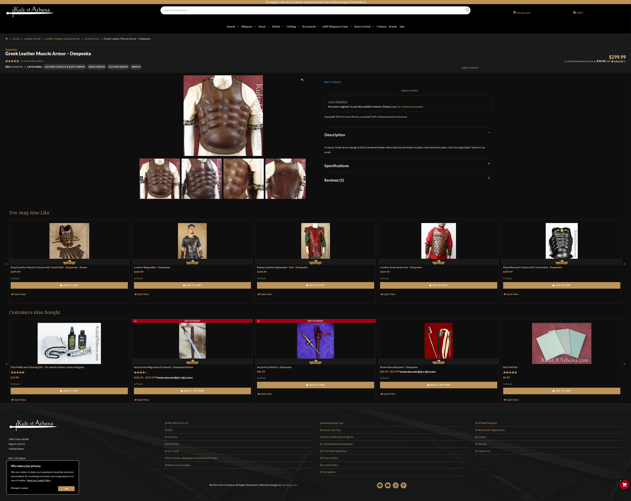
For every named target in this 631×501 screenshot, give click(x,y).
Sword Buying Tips (332, 422)
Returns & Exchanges (179, 464)
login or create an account (407, 106)
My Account (523, 12)
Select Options (194, 390)
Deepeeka (11, 49)
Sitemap (482, 443)
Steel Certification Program (337, 436)
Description (334, 134)
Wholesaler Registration (491, 429)
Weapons (246, 26)
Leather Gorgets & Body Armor (62, 38)
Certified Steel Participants (337, 443)
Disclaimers (329, 471)
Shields (276, 26)
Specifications (336, 165)
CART (579, 12)
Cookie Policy (330, 464)
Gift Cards (173, 450)
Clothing (291, 26)
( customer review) (32, 60)
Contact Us (483, 450)
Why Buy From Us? (178, 422)
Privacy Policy (330, 457)
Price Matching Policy (334, 450)
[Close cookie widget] (66, 488)
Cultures (381, 26)
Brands (393, 26)
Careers (481, 436)
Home (6, 38)
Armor (262, 26)
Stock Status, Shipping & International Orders (192, 457)
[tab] (407, 134)
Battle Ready (192, 321)
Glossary (172, 436)
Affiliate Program (487, 422)
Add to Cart (71, 285)
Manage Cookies (19, 488)
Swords (231, 26)
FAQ (169, 429)
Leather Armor (32, 38)
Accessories (309, 26)
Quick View (20, 294)
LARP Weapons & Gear (335, 26)
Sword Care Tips (331, 429)
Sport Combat (362, 26)
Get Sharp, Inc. (289, 484)
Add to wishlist (469, 67)
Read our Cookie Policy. (39, 480)
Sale (402, 26)
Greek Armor (91, 38)
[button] (531, 61)
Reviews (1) (334, 180)
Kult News (173, 443)
